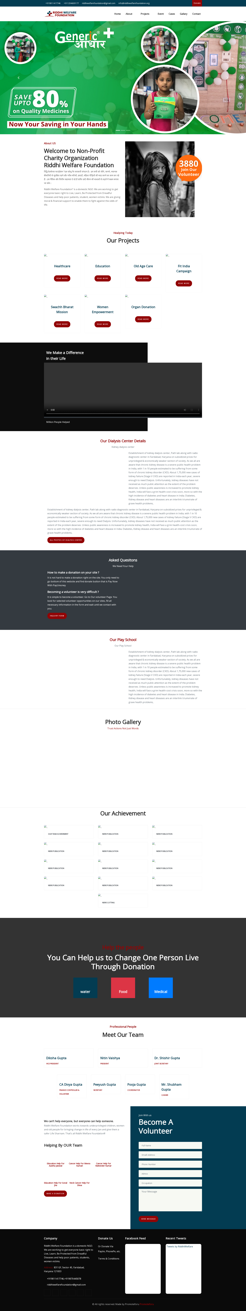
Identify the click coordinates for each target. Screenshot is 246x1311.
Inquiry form (57, 616)
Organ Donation (143, 307)
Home (118, 13)
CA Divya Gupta (70, 1084)
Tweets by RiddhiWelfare (179, 1246)
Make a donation (55, 1194)
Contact (196, 13)
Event (161, 13)
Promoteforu (147, 1304)
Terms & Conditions (108, 1258)
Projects (145, 13)
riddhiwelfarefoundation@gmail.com (66, 1284)
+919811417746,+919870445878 (64, 1278)
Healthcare (62, 266)
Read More (62, 278)
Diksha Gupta (56, 1058)
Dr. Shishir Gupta (167, 1058)
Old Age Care (143, 266)
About (129, 13)
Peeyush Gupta (104, 1084)
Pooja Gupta (136, 1084)
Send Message (148, 1219)
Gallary (183, 13)
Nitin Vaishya (110, 1058)
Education (102, 266)
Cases (172, 13)
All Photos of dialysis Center (66, 540)
